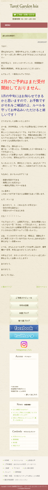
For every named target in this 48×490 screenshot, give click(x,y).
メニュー (7, 472)
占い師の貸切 (29, 468)
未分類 (15, 442)
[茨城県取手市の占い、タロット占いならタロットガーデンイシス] (24, 8)
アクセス (17, 468)
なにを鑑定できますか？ (20, 409)
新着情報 (16, 439)
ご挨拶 (6, 468)
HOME (6, 460)
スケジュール (18, 460)
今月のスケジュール (19, 436)
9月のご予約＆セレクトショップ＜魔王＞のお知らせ (24, 419)
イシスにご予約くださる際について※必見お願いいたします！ (25, 414)
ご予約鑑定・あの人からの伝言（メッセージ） (20, 464)
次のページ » (41, 287)
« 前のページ (6, 287)
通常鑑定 (18, 472)
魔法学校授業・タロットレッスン (16, 480)
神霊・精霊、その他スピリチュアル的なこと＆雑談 (22, 476)
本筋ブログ (16, 445)
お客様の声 (31, 460)
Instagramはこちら (24, 350)
